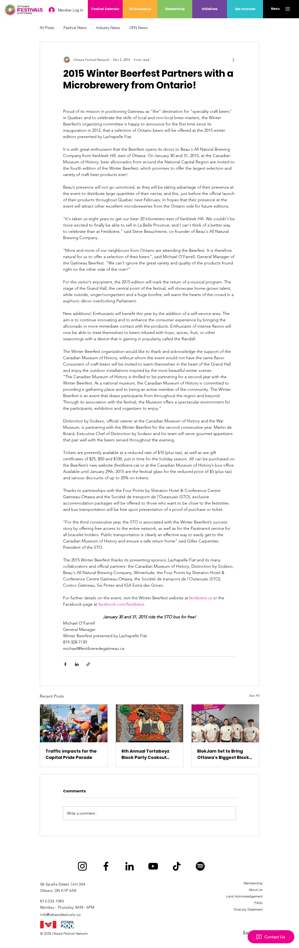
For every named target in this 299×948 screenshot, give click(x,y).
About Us (256, 890)
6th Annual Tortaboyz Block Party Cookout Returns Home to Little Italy (146, 754)
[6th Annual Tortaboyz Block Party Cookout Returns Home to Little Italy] (149, 723)
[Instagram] (82, 866)
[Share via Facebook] (65, 664)
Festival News (75, 27)
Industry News (108, 27)
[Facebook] (106, 866)
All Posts (47, 27)
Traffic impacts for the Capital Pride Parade (71, 754)
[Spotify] (200, 866)
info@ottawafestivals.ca (60, 914)
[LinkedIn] (129, 866)
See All (254, 695)
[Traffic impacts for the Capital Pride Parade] (73, 723)
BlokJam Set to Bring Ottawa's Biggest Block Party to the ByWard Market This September (223, 754)
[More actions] (233, 59)
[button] (275, 9)
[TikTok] (177, 866)
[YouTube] (153, 866)
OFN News (138, 27)
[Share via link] (88, 664)
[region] (209, 24)
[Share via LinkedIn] (77, 664)
